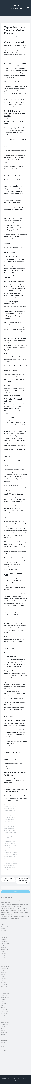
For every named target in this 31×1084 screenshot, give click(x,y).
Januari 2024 (4, 989)
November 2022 (5, 1018)
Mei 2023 (3, 1005)
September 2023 (5, 997)
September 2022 (5, 1022)
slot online (3, 1055)
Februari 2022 (4, 1034)
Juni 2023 (3, 1003)
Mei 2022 (3, 1028)
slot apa (13, 858)
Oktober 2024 (4, 970)
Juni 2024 (3, 978)
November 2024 (5, 968)
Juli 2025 (3, 951)
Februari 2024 (4, 987)
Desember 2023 (5, 991)
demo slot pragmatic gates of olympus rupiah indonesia (10, 837)
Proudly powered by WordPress (11, 1078)
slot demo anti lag (8, 860)
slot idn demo (14, 863)
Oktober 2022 (4, 1020)
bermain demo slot (11, 814)
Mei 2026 (3, 933)
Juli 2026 (3, 929)
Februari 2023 (4, 1011)
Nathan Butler (21, 36)
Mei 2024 (3, 980)
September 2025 (5, 947)
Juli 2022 (3, 1026)
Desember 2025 (5, 941)
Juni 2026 (3, 931)
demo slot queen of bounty (10, 845)
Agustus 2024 (4, 974)
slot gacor (3, 1046)
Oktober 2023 (4, 995)
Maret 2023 (4, 1009)
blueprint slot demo (8, 815)
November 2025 (5, 943)
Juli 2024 (3, 976)
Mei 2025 (3, 955)
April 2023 (3, 1007)
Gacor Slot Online (10, 38)
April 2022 (3, 1030)
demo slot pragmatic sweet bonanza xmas (9, 841)
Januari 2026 (4, 939)
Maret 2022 (4, 1032)
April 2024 (3, 982)
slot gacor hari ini (5, 1059)
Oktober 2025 (4, 945)
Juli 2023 (3, 1001)
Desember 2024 (5, 966)
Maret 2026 (4, 935)
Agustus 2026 (4, 926)
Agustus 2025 (4, 949)
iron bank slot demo (11, 849)
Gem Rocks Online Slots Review (8, 879)
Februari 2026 (4, 937)
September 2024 (5, 972)
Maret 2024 (4, 984)
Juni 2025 (3, 953)
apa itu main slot (12, 806)
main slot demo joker (8, 850)
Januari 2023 (4, 1014)
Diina (15, 5)
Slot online (3, 1063)
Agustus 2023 (4, 999)
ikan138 (3, 1042)
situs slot (3, 1050)
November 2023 (5, 993)
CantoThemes (15, 1080)
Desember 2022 (5, 1016)
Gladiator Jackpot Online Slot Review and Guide (23, 880)
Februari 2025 (4, 962)
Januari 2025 (4, 964)
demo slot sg (7, 847)
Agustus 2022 (4, 1024)
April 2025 (3, 958)
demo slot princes (11, 843)
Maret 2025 (4, 960)
